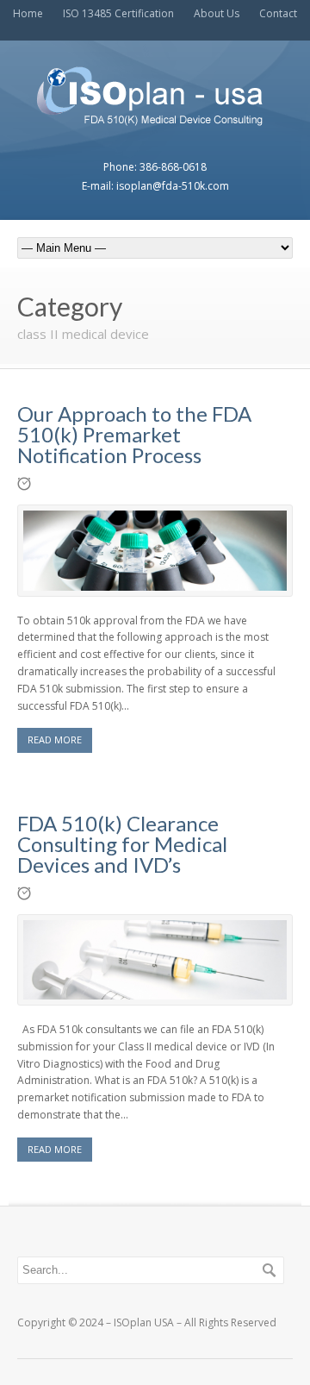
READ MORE (55, 739)
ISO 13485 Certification (118, 13)
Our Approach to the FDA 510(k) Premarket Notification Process (134, 434)
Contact (278, 13)
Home (28, 13)
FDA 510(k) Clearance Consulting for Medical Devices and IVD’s (122, 844)
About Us (216, 13)
